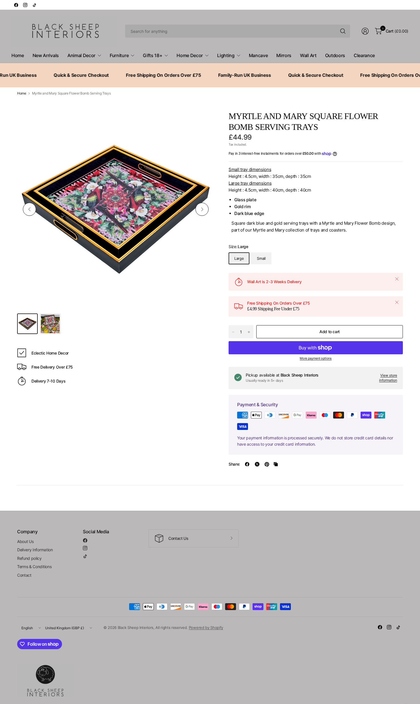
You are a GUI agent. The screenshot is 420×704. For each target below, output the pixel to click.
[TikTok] (34, 4)
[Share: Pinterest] (267, 464)
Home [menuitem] (17, 55)
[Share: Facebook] (247, 464)
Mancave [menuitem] (258, 55)
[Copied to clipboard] (275, 464)
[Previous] (29, 209)
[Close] (396, 278)
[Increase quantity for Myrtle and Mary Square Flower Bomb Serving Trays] (249, 332)
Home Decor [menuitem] (190, 55)
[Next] (202, 209)
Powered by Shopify (206, 627)
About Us (25, 541)
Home (21, 93)
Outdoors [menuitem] (335, 55)
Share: (234, 464)
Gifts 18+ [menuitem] (152, 55)
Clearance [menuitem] (364, 55)
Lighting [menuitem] (225, 55)
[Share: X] (257, 464)
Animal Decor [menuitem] (81, 55)
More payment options (316, 358)
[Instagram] (25, 4)
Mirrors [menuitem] (283, 55)
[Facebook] (16, 4)
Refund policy (29, 558)
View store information (388, 377)
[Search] (343, 31)
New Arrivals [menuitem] (46, 55)
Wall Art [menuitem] (308, 55)
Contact (24, 575)
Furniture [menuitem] (119, 55)
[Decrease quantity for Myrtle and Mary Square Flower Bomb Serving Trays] (233, 332)
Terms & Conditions (34, 566)
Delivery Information (35, 549)
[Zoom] (203, 121)
